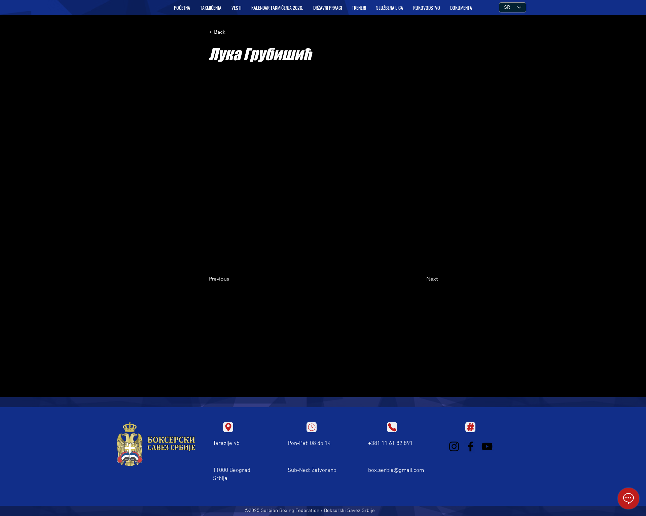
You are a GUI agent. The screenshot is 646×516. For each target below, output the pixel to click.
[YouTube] (487, 446)
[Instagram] (454, 446)
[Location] (228, 427)
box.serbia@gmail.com (396, 470)
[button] (210, 8)
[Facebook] (470, 446)
